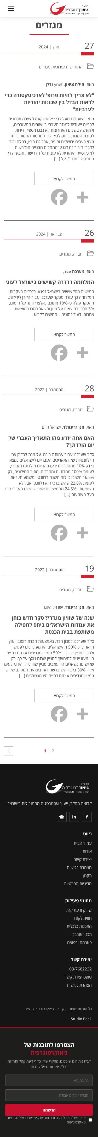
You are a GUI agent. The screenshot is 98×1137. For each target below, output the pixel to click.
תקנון (87, 875)
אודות (87, 851)
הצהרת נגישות (79, 867)
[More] (82, 197)
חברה (78, 254)
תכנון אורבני (82, 934)
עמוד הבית (83, 843)
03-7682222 (80, 969)
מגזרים (44, 67)
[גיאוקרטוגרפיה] (70, 8)
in (74, 817)
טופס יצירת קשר (78, 977)
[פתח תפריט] (10, 8)
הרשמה (49, 1110)
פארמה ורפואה (79, 942)
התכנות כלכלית (79, 926)
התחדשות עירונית (68, 67)
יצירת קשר (83, 859)
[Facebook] (59, 197)
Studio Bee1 (81, 1018)
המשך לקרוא (64, 179)
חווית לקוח (83, 918)
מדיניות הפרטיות (78, 883)
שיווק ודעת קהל (79, 910)
